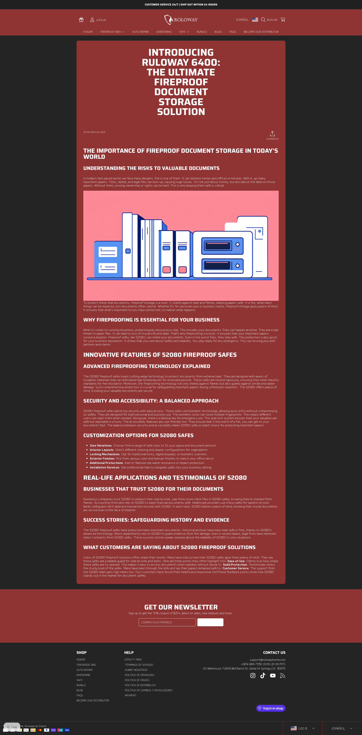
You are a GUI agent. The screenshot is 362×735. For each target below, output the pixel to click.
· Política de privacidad (139, 675)
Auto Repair (85, 670)
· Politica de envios (136, 680)
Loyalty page (133, 659)
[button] (270, 20)
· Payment (130, 695)
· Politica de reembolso (140, 685)
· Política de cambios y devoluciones (148, 690)
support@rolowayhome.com (267, 660)
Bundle (81, 685)
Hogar (81, 659)
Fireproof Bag (111, 31)
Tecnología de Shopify (35, 725)
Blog (80, 690)
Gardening (83, 675)
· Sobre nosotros (135, 670)
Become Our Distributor (93, 700)
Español (242, 20)
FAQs (80, 695)
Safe (182, 31)
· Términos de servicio (138, 664)
